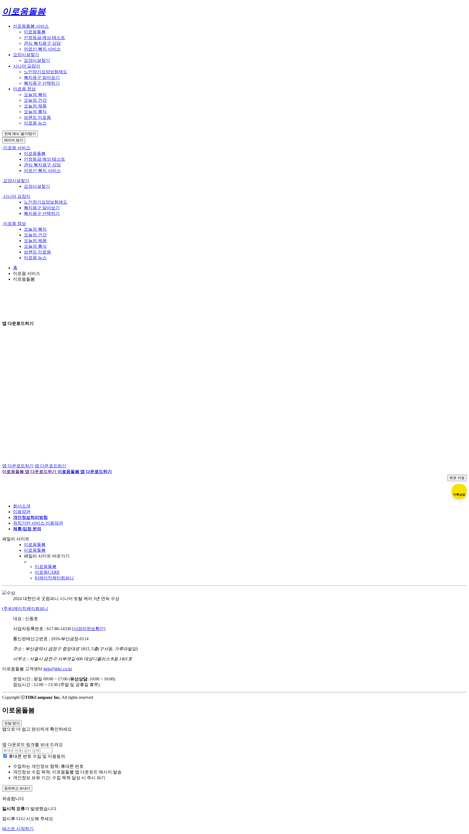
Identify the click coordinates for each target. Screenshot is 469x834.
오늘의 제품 (35, 106)
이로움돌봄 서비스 (31, 26)
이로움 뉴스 (35, 123)
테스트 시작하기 (18, 828)
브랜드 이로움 (37, 117)
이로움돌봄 (35, 32)
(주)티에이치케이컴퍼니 (25, 608)
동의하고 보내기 (17, 788)
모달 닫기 (12, 723)
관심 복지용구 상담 (42, 43)
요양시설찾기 (26, 54)
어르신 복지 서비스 (42, 49)
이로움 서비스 (16, 147)
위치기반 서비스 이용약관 (38, 523)
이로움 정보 (24, 89)
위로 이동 (457, 478)
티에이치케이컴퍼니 (54, 578)
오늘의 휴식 (35, 111)
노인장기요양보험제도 (45, 71)
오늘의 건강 (35, 100)
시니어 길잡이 (26, 66)
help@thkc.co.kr (57, 669)
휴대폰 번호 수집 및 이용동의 (37, 756)
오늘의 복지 (35, 94)
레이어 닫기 (13, 140)
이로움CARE (47, 572)
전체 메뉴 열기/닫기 (20, 134)
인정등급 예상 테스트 (44, 37)
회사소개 (21, 506)
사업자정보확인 (89, 628)
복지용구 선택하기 (42, 83)
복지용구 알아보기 (42, 77)
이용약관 (21, 511)
